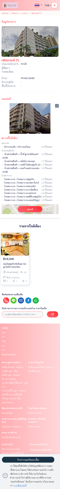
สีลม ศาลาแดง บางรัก (12, 408)
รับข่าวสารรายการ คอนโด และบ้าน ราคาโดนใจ (24, 308)
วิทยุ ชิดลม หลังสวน (37, 408)
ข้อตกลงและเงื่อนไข (39, 444)
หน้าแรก (5, 13)
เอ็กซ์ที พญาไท (34, 371)
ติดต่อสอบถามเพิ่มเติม (12, 294)
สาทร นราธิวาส (9, 432)
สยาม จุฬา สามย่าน (11, 362)
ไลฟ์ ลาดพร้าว (34, 426)
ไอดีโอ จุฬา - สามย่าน (11, 375)
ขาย (3, 332)
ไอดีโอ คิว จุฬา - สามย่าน (12, 367)
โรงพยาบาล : (7, 175)
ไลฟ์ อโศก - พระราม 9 (11, 426)
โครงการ (15, 13)
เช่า (3, 336)
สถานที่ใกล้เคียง (9, 138)
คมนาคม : (6, 143)
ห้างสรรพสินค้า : (8, 150)
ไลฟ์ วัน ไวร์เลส (34, 412)
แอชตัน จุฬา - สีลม (10, 371)
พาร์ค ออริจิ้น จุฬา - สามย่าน (14, 390)
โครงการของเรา (9, 354)
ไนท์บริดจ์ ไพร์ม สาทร (11, 437)
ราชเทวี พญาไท (35, 362)
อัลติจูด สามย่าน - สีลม (11, 398)
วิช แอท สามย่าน (9, 378)
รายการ (25, 13)
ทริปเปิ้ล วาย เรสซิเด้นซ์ (12, 394)
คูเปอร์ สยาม (7, 402)
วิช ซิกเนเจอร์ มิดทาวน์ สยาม (40, 367)
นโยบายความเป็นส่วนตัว (40, 449)
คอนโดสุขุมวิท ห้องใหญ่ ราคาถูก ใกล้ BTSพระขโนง (14, 265)
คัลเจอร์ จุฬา (7, 412)
